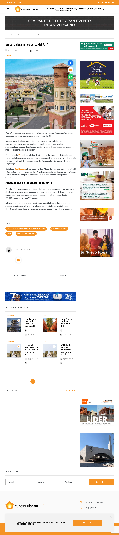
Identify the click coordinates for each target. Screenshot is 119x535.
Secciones (50, 8)
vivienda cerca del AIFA (26, 233)
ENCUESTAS (11, 391)
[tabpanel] (40, 342)
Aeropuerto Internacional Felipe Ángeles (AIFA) (26, 228)
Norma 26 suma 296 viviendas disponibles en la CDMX (66, 322)
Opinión (90, 8)
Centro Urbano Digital (71, 9)
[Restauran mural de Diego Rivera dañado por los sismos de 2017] (58, 283)
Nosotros (98, 8)
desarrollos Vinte (59, 228)
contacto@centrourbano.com (95, 502)
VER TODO (71, 391)
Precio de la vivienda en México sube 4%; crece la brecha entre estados (31, 350)
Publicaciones (81, 8)
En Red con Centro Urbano (61, 9)
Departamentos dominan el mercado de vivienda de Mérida (31, 322)
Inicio (7, 34)
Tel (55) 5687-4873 (92, 508)
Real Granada (20, 169)
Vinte (20, 155)
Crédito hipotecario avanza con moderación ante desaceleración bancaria (67, 350)
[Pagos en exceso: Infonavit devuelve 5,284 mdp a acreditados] (23, 283)
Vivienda (14, 34)
